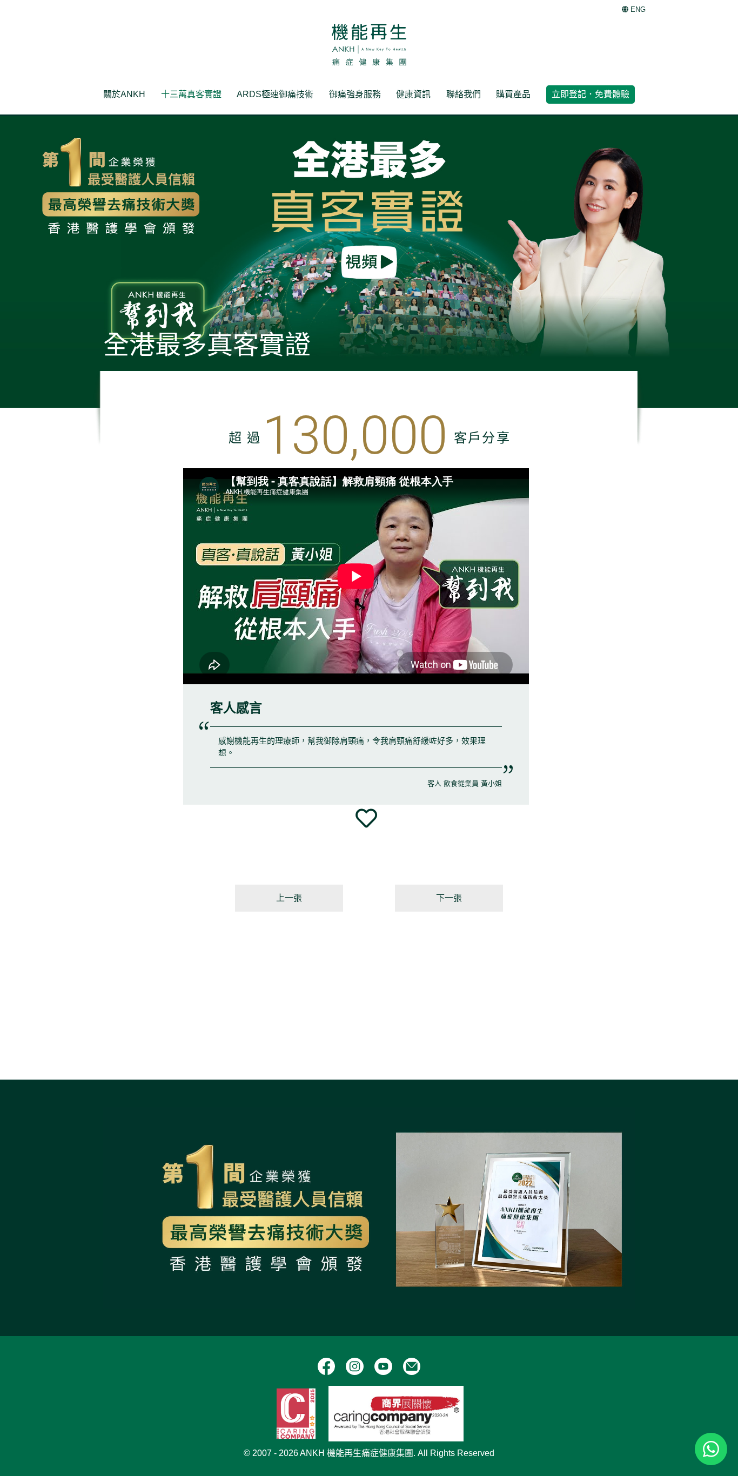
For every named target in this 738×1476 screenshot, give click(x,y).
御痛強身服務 (355, 94)
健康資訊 (413, 94)
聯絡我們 (463, 94)
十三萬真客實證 (191, 94)
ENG (637, 9)
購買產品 (513, 94)
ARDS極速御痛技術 (275, 94)
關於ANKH (124, 94)
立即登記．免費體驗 (590, 94)
